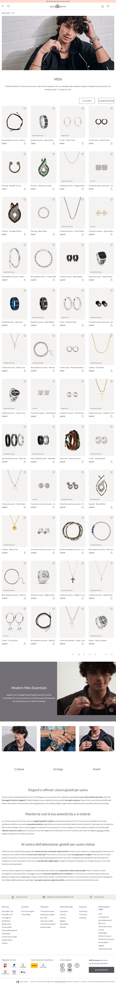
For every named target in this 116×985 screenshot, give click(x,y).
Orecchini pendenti (47, 924)
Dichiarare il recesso (106, 939)
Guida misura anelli (9, 937)
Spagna (62, 921)
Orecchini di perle (47, 911)
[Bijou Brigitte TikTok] (62, 965)
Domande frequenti (9, 930)
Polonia (63, 927)
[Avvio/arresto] (111, 710)
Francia (63, 918)
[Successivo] (111, 654)
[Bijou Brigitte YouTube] (69, 970)
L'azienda (82, 918)
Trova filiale (25, 914)
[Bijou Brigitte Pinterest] (62, 970)
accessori (100, 830)
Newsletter (6, 933)
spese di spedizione (60, 981)
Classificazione (106, 101)
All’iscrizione (101, 970)
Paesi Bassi (64, 924)
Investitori (83, 911)
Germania (64, 911)
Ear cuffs (43, 918)
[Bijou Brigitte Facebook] (77, 965)
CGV (100, 914)
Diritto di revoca (104, 936)
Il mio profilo (7, 927)
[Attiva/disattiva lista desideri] (24, 108)
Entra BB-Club (7, 911)
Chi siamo (83, 914)
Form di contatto (27, 911)
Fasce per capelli (46, 921)
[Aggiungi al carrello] (24, 143)
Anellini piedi (45, 927)
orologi (32, 827)
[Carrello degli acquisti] (113, 6)
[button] (102, 6)
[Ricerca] (8, 6)
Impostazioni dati (105, 949)
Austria (63, 914)
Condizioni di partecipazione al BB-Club (105, 920)
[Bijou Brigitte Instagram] (69, 965)
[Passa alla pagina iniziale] (58, 6)
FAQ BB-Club (7, 914)
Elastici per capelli (47, 914)
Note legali (102, 933)
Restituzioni (6, 924)
